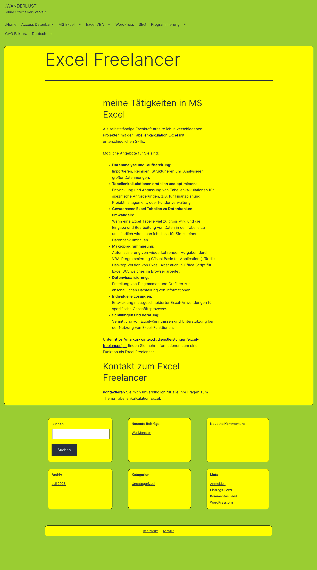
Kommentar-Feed (223, 496)
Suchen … (59, 424)
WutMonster (141, 433)
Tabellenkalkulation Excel (156, 135)
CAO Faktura (16, 33)
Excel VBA (95, 24)
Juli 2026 (59, 484)
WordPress (124, 24)
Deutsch (39, 33)
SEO (142, 24)
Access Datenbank (37, 24)
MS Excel (67, 24)
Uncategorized (143, 484)
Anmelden (218, 484)
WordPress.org (221, 502)
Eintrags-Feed (221, 490)
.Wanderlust (21, 6)
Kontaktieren (114, 392)
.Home (11, 24)
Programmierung (165, 24)
